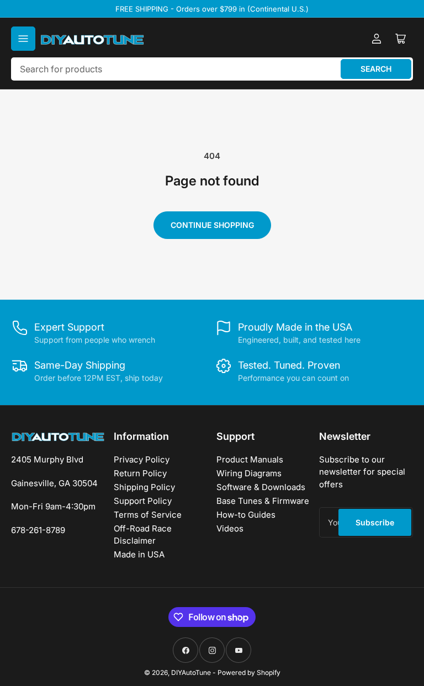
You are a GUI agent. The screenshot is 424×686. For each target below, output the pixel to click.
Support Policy (143, 501)
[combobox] (212, 69)
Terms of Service (148, 514)
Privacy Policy (141, 459)
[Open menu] (23, 38)
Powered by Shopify (249, 672)
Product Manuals (249, 459)
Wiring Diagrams (249, 473)
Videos (229, 528)
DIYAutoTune (191, 672)
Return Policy (140, 473)
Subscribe (375, 522)
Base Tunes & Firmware (262, 501)
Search (376, 68)
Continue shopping (212, 225)
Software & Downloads (260, 487)
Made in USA (139, 554)
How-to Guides (245, 514)
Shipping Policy (144, 487)
